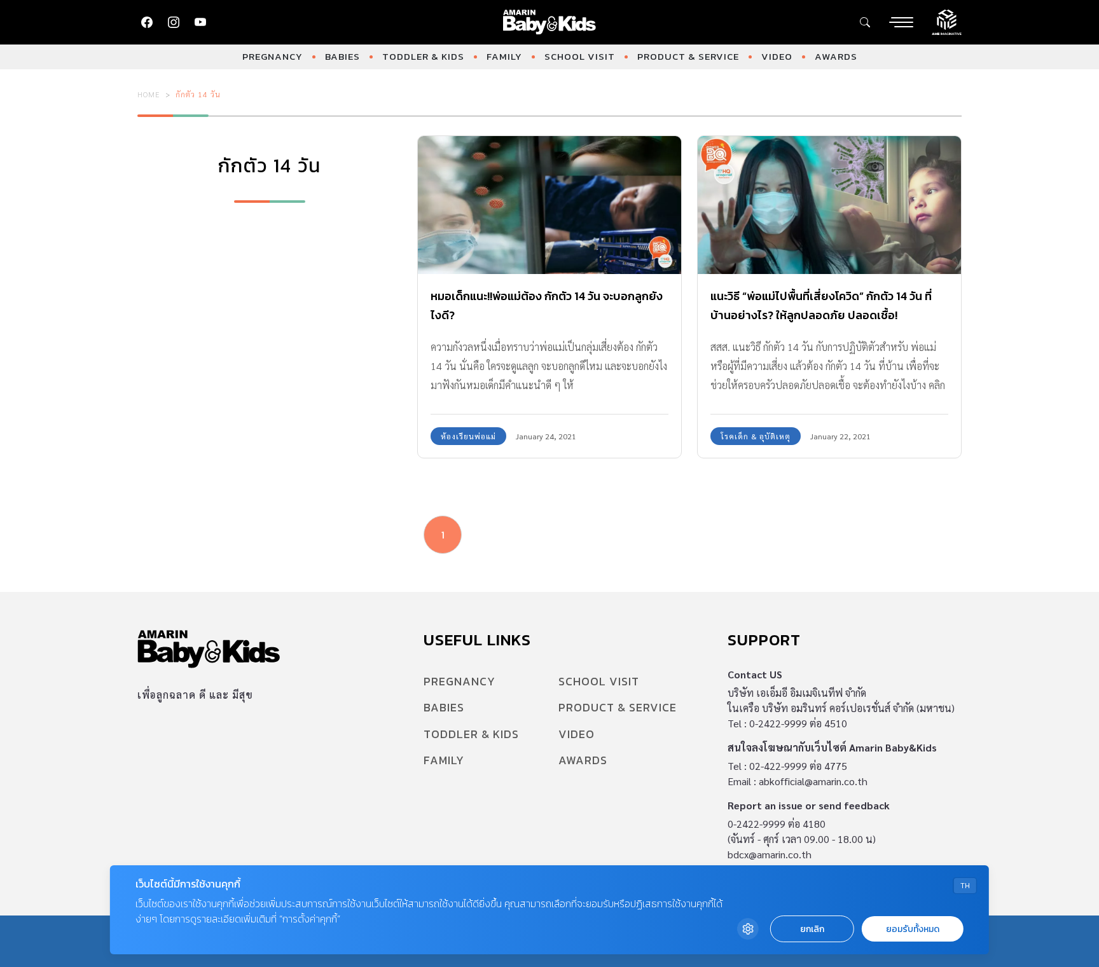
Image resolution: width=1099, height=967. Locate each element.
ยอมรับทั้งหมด (912, 929)
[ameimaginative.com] (947, 21)
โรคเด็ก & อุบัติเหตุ (756, 436)
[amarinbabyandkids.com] (550, 22)
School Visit (579, 56)
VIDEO (776, 56)
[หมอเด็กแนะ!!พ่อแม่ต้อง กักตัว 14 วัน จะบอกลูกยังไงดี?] (549, 205)
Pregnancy (272, 56)
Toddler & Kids (423, 56)
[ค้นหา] (865, 22)
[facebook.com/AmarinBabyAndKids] (146, 22)
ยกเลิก (812, 929)
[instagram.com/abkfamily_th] (173, 22)
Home (148, 94)
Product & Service (688, 56)
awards (836, 56)
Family (504, 56)
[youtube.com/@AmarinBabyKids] (200, 22)
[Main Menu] (901, 22)
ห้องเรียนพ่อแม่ (468, 436)
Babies (342, 56)
